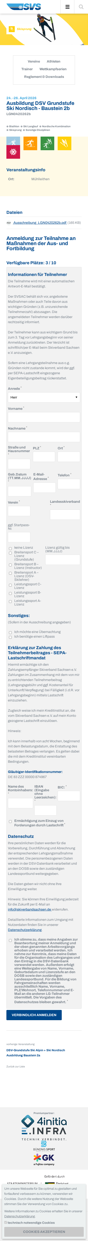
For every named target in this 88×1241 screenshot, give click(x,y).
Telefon (64, 475)
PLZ (37, 448)
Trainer (27, 69)
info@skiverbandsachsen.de (30, 909)
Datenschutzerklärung (25, 930)
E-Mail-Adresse (44, 477)
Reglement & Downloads (44, 77)
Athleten (53, 61)
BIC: (62, 787)
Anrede (15, 388)
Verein (14, 502)
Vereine (34, 61)
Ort (61, 448)
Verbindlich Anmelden (34, 1015)
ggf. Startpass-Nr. (19, 526)
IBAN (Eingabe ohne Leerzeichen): (45, 793)
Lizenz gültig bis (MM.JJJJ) (57, 549)
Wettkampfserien (53, 69)
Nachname (17, 428)
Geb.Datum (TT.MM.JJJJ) (19, 478)
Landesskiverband (65, 503)
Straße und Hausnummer (19, 451)
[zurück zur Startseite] (23, 8)
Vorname (16, 408)
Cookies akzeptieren (44, 1232)
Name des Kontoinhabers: (20, 790)
